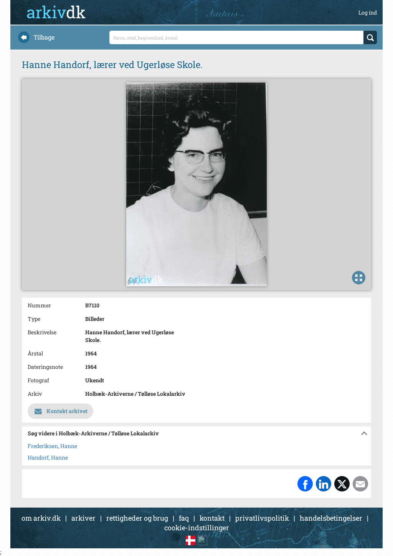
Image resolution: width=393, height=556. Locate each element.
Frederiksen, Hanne (52, 446)
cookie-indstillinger (196, 527)
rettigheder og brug (137, 518)
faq (184, 518)
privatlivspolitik (262, 518)
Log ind (367, 12)
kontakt (212, 518)
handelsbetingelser (331, 518)
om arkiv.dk (41, 518)
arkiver (83, 518)
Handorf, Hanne (48, 457)
